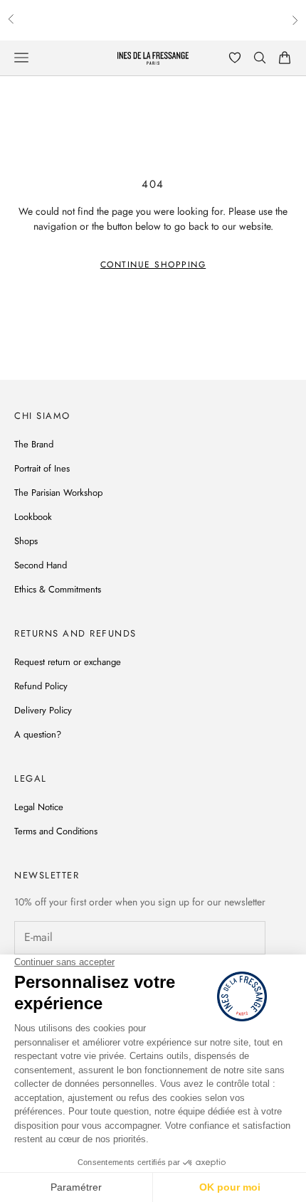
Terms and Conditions (55, 831)
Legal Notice (38, 807)
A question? (37, 734)
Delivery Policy (43, 710)
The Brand (33, 444)
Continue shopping (153, 264)
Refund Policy (41, 686)
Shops (26, 541)
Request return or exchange (67, 662)
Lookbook (33, 516)
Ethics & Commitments (57, 589)
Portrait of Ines (42, 468)
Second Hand (40, 565)
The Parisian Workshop (58, 492)
